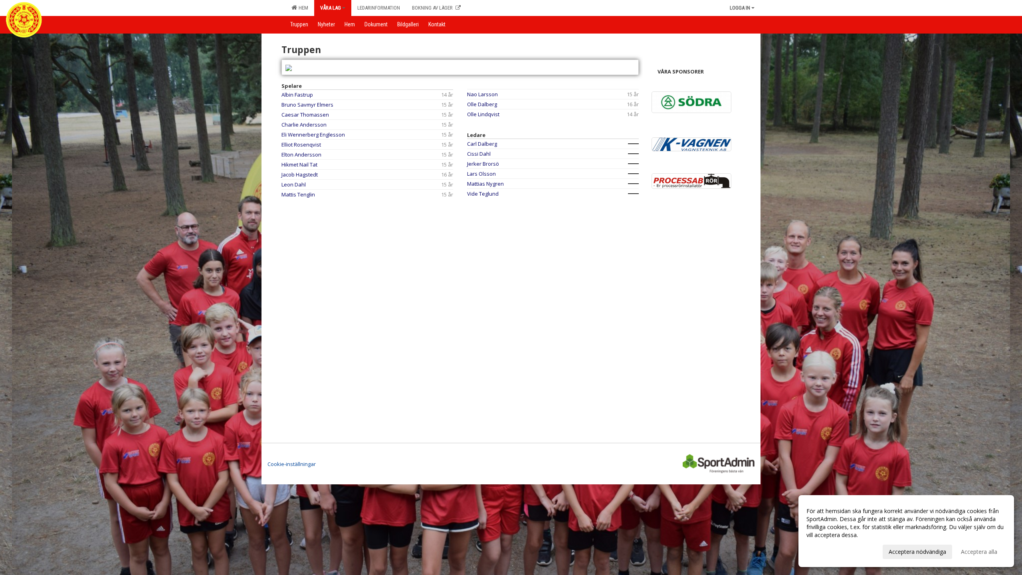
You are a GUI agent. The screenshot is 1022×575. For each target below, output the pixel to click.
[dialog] (906, 531)
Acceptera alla (979, 551)
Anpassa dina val (828, 550)
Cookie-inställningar (291, 464)
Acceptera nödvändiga (917, 551)
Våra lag (330, 8)
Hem (302, 8)
